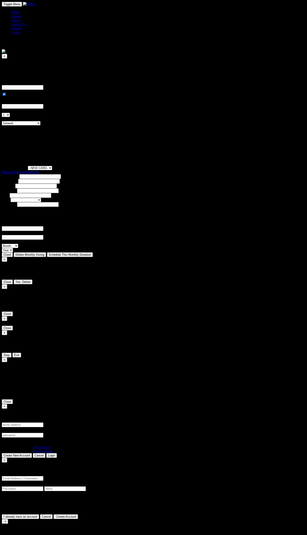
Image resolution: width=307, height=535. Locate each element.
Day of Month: (12, 111)
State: (6, 200)
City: (5, 195)
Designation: (11, 119)
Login (51, 455)
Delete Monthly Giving (30, 254)
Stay (7, 355)
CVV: (6, 233)
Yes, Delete (23, 282)
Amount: (8, 83)
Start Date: (9, 102)
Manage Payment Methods (21, 172)
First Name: (10, 176)
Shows (15, 20)
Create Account (65, 516)
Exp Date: (9, 242)
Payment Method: (14, 168)
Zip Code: (9, 204)
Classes (16, 16)
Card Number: (12, 224)
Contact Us (19, 24)
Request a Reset (43, 451)
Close (7, 254)
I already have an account (20, 516)
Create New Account (17, 455)
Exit (16, 355)
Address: (8, 186)
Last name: (9, 181)
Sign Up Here (42, 447)
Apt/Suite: (9, 190)
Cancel (39, 455)
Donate (16, 28)
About (15, 12)
